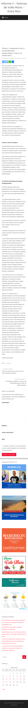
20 (3, 682)
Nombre (5, 425)
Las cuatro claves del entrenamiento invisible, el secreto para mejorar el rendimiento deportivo (12, 648)
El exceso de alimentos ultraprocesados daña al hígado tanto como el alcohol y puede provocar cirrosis (13, 641)
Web (3, 439)
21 (6, 682)
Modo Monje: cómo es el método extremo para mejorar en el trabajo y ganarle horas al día (14, 634)
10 (17, 676)
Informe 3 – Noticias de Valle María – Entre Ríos (14, 7)
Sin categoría (7, 363)
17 (17, 679)
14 (6, 679)
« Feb (3, 689)
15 (10, 679)
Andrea (24, 58)
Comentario (6, 402)
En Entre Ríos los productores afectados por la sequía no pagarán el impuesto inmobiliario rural (13, 622)
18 (20, 679)
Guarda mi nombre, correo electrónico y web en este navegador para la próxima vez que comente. (14, 448)
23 (13, 682)
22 (10, 682)
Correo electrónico (8, 432)
